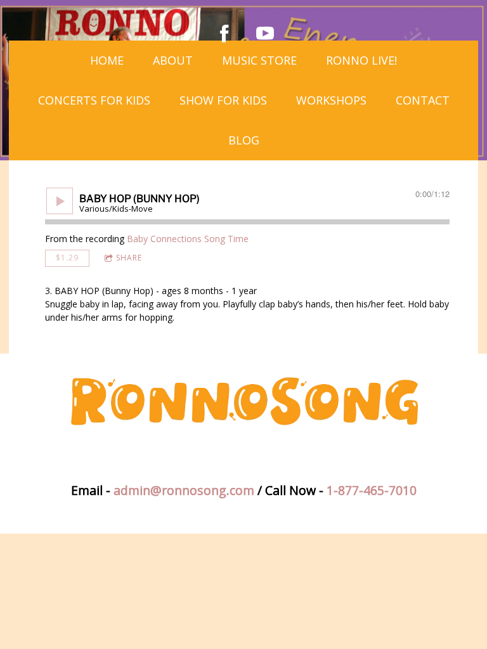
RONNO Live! (361, 60)
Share (129, 257)
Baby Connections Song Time (188, 239)
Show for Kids (223, 100)
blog (243, 140)
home (107, 60)
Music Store (259, 60)
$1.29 (67, 257)
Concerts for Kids (94, 100)
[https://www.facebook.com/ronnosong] (224, 33)
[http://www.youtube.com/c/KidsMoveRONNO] (265, 33)
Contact (423, 100)
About (173, 60)
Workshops (331, 100)
